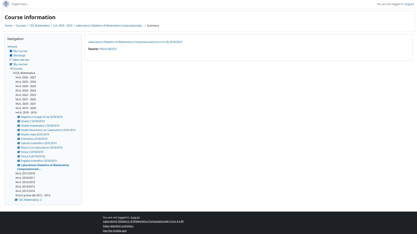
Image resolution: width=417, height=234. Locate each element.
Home (8, 25)
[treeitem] (43, 123)
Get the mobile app (115, 231)
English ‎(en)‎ (19, 4)
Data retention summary (118, 226)
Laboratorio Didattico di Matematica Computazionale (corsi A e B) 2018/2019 (135, 42)
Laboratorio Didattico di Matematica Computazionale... (110, 25)
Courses (21, 25)
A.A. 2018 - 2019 (62, 25)
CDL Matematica (39, 25)
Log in (409, 4)
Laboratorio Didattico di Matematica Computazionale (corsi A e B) (143, 221)
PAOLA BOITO (108, 49)
